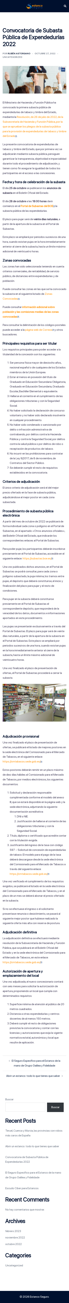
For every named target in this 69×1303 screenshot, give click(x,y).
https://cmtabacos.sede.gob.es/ (22, 761)
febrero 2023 (13, 1231)
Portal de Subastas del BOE (37, 206)
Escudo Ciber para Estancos (22, 1188)
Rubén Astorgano (19, 53)
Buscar (9, 1099)
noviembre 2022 (15, 1237)
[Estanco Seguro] (34, 6)
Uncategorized (12, 57)
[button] (65, 6)
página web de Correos (38, 329)
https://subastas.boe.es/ (37, 558)
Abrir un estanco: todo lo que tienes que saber (33, 1076)
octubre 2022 (13, 1244)
